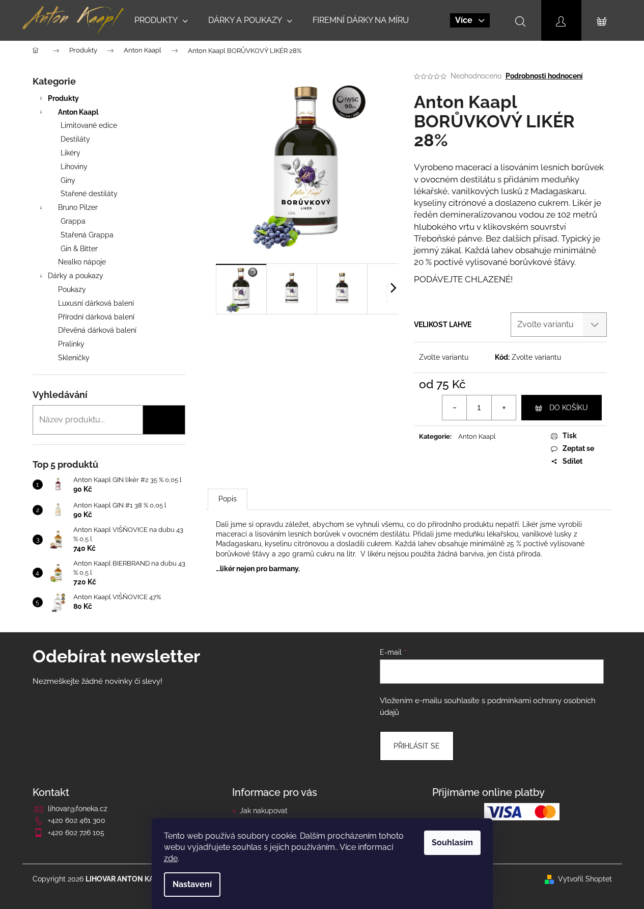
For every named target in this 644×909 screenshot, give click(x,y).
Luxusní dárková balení (96, 303)
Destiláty (75, 139)
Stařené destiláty (89, 194)
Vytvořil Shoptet (585, 879)
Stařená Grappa (87, 235)
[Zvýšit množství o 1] (503, 407)
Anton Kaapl (78, 112)
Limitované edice (89, 125)
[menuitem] (161, 20)
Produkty (63, 98)
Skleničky (74, 358)
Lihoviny (74, 167)
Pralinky (71, 344)
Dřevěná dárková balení (97, 330)
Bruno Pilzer (78, 207)
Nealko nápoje (82, 262)
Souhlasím (452, 842)
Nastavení (192, 884)
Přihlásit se (417, 746)
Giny (68, 180)
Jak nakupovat (264, 811)
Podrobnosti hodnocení (544, 76)
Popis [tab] (227, 499)
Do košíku (568, 408)
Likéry (70, 153)
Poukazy (72, 289)
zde (171, 858)
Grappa (73, 221)
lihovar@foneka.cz (77, 809)
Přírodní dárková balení (96, 317)
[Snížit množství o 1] (454, 407)
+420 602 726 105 (76, 832)
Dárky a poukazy (75, 276)
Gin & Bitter (79, 249)
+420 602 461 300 (76, 820)
